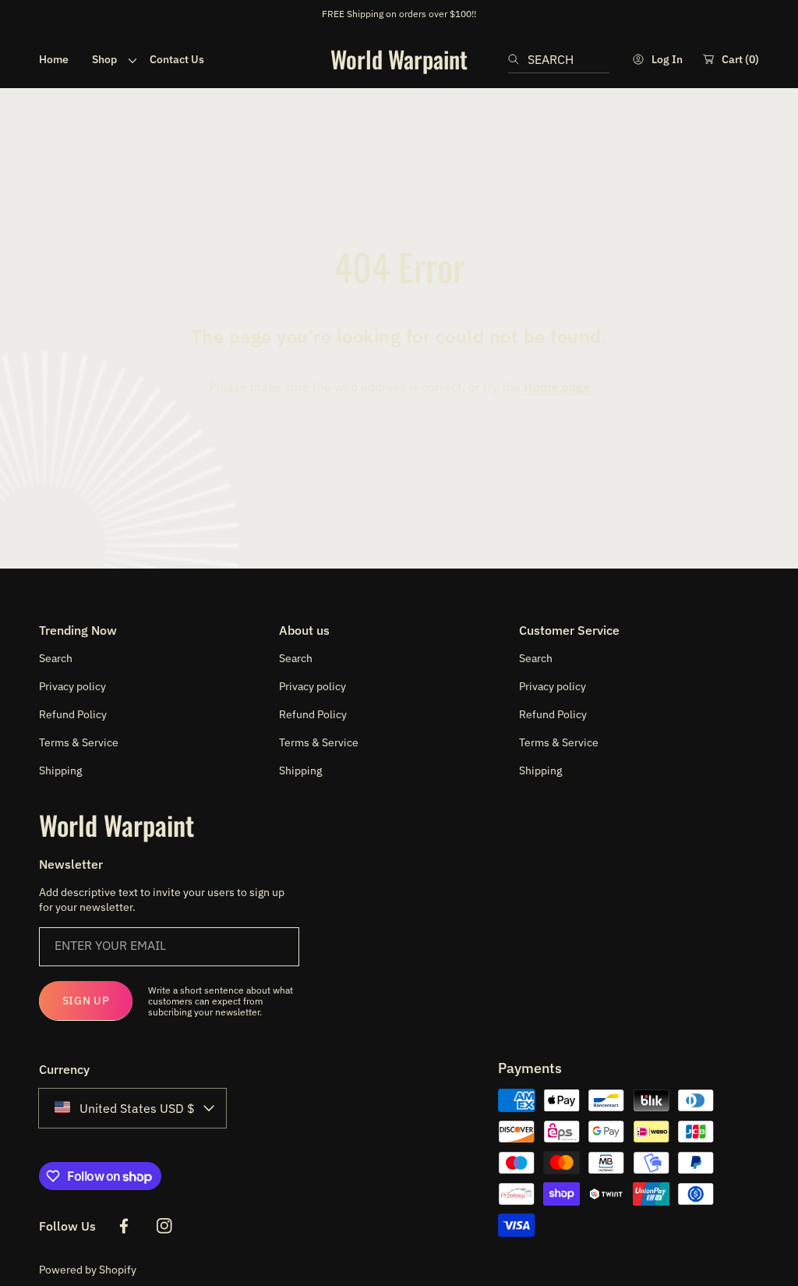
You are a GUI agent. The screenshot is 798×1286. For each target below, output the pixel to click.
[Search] (518, 59)
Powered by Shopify (87, 1270)
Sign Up (86, 1001)
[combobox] (558, 59)
